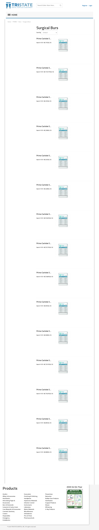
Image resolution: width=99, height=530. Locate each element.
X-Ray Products (50, 509)
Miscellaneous (28, 511)
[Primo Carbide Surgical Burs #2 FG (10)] (63, 103)
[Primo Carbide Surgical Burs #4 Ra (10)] (63, 191)
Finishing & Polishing (30, 496)
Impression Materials (30, 501)
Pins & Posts (28, 516)
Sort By (38, 32)
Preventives (49, 494)
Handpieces (27, 498)
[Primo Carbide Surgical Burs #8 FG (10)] (63, 425)
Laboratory (27, 507)
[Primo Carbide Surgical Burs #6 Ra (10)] (63, 337)
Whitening (48, 507)
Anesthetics (6, 498)
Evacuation (27, 494)
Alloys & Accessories (9, 496)
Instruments (28, 505)
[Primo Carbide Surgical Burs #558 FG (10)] (63, 279)
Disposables (6, 516)
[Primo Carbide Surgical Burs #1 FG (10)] (63, 45)
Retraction (48, 496)
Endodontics (6, 520)
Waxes (47, 505)
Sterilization (49, 501)
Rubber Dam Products (52, 498)
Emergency (6, 518)
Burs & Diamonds (8, 505)
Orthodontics (28, 514)
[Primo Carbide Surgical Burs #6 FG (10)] (63, 308)
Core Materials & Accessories (12, 509)
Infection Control (29, 503)
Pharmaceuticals (29, 518)
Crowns (5, 514)
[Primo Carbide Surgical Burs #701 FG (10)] (63, 367)
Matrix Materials (29, 509)
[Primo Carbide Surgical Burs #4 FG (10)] (63, 162)
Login (90, 5)
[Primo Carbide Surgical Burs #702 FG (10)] (63, 396)
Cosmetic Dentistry (8, 511)
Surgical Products (50, 503)
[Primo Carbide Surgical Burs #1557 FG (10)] (63, 74)
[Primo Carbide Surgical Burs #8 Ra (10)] (63, 454)
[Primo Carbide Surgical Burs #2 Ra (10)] (63, 133)
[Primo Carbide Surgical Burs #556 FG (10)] (63, 220)
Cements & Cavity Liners (10, 507)
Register (84, 5)
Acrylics (5, 494)
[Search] (60, 5)
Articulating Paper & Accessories (9, 502)
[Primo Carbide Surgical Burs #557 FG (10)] (63, 250)
